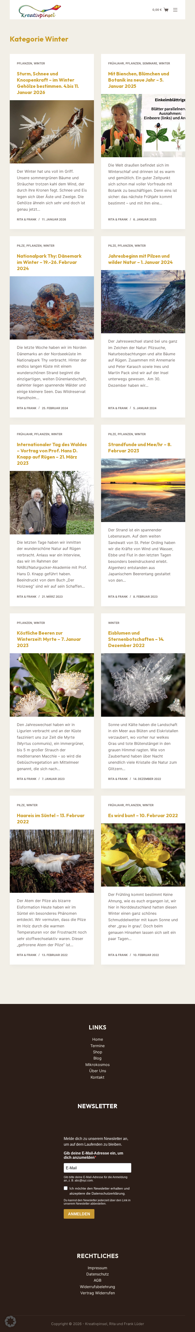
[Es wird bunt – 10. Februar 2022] (143, 855)
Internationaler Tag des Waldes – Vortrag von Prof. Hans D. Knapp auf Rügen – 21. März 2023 (52, 453)
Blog (97, 1058)
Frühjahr (116, 63)
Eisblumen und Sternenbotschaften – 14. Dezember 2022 (136, 639)
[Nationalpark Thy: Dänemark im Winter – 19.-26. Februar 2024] (52, 308)
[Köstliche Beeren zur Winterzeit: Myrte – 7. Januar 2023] (52, 685)
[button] (10, 1321)
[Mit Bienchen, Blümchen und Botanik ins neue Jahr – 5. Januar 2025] (143, 125)
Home (97, 1039)
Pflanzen (24, 63)
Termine (97, 1045)
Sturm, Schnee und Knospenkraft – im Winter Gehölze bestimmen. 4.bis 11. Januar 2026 (48, 83)
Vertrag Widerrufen (97, 1292)
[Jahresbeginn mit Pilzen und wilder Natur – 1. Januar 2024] (143, 302)
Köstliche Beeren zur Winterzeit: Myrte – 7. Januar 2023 (49, 639)
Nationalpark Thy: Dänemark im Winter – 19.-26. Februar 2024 (49, 262)
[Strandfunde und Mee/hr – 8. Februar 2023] (143, 490)
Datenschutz (97, 1274)
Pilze (21, 245)
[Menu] (175, 10)
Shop (97, 1052)
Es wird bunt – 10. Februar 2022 (143, 815)
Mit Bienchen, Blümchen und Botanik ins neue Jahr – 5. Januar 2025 (138, 80)
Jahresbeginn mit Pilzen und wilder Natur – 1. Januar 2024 (140, 259)
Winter (39, 63)
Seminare (149, 63)
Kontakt (97, 1077)
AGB (97, 1280)
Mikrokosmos (97, 1064)
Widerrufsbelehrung (97, 1286)
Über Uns (97, 1070)
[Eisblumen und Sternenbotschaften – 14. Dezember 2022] (143, 685)
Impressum (97, 1267)
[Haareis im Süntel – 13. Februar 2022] (52, 861)
